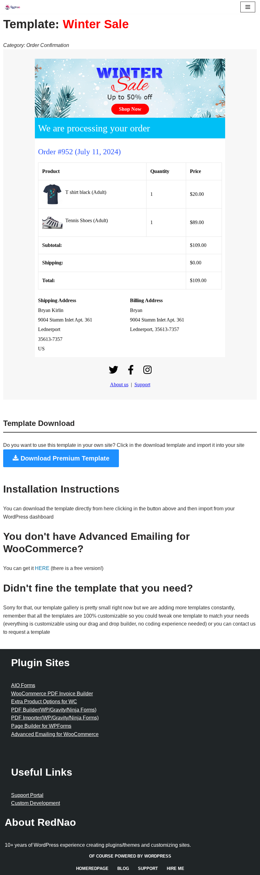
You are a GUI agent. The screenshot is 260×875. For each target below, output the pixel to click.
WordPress (157, 856)
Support (148, 868)
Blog (123, 868)
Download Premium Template (64, 458)
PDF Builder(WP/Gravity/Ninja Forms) (53, 710)
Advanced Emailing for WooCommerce (55, 734)
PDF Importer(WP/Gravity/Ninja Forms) (55, 717)
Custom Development (35, 803)
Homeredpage (92, 868)
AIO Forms (23, 685)
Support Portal (27, 795)
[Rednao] (12, 7)
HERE (42, 568)
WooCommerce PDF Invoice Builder (52, 693)
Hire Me (175, 868)
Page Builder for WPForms (41, 726)
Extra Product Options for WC (44, 701)
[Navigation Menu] (247, 7)
